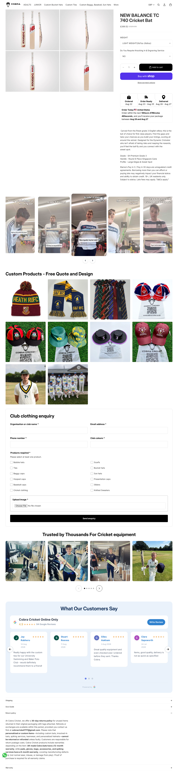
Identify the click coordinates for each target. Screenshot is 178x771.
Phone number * (18, 438)
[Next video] (92, 260)
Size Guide (10, 707)
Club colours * (97, 438)
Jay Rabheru (25, 638)
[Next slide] (99, 588)
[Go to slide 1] (84, 588)
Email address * (98, 424)
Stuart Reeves (65, 638)
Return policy (11, 713)
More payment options (146, 83)
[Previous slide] (79, 588)
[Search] (158, 5)
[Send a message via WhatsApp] (4, 755)
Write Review (156, 622)
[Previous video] (85, 260)
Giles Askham (105, 638)
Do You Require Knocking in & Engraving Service (142, 50)
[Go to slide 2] (86, 588)
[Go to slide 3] (89, 588)
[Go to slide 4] (91, 588)
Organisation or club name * (24, 424)
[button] (19, 225)
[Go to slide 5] (93, 588)
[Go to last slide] (10, 649)
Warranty (9, 768)
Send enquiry (89, 518)
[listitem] (116, 5)
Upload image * (20, 499)
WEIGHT (124, 37)
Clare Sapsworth (146, 638)
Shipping (9, 700)
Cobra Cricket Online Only (38, 619)
